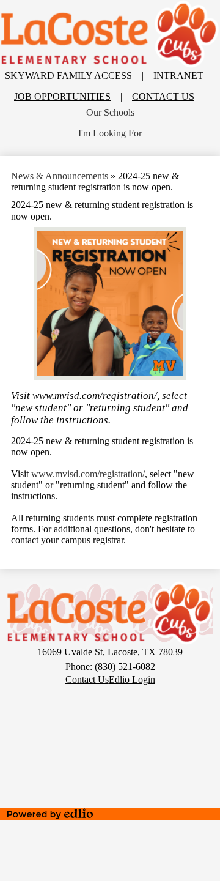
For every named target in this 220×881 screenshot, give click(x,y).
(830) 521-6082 (125, 666)
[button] (110, 112)
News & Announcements (59, 176)
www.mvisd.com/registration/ (88, 474)
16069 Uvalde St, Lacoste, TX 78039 (110, 652)
